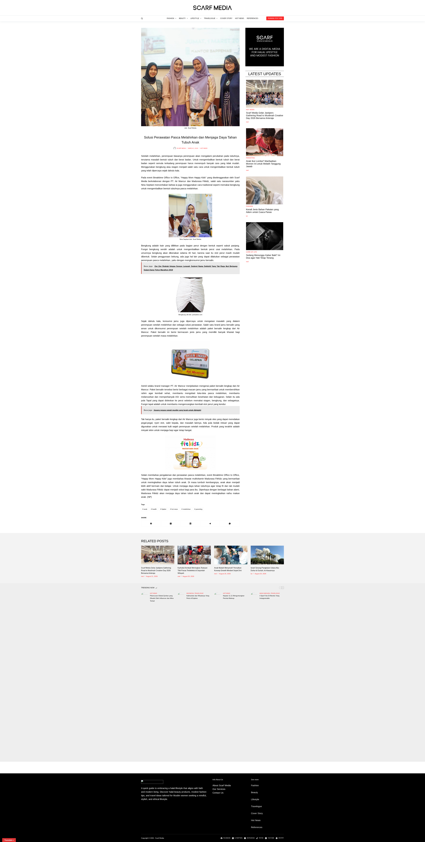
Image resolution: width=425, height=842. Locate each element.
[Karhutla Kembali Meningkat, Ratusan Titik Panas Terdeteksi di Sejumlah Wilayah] (194, 555)
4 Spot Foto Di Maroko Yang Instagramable (269, 597)
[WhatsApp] (230, 523)
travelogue (198, 593)
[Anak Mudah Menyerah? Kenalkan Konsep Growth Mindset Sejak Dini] (230, 555)
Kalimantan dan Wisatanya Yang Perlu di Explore (197, 597)
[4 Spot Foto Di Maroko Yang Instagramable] (254, 675)
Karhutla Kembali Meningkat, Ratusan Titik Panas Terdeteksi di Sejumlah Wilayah (192, 570)
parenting (198, 509)
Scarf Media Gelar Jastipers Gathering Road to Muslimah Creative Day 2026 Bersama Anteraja (264, 115)
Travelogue (209, 18)
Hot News (239, 18)
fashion (249, 206)
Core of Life (251, 252)
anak (144, 509)
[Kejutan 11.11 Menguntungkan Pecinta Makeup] (217, 675)
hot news (174, 509)
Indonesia (190, 593)
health (154, 509)
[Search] (142, 18)
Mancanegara (265, 593)
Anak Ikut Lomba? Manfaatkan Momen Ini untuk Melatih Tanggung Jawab (263, 164)
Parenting (250, 158)
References (252, 18)
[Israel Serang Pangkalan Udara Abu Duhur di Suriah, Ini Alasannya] (267, 555)
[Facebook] (151, 523)
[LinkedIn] (190, 523)
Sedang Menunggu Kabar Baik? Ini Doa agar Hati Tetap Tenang (263, 256)
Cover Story (226, 18)
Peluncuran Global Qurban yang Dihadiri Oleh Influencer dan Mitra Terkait (162, 598)
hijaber (163, 509)
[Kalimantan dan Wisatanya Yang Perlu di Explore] (181, 675)
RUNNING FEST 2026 (275, 18)
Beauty (182, 18)
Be (252, 792)
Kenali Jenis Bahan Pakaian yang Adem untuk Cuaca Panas (262, 210)
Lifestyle (194, 18)
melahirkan (186, 509)
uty (256, 792)
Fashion (170, 18)
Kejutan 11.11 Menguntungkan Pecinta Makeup (233, 597)
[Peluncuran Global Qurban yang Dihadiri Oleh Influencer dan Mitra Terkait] (144, 675)
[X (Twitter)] (171, 523)
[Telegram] (210, 523)
